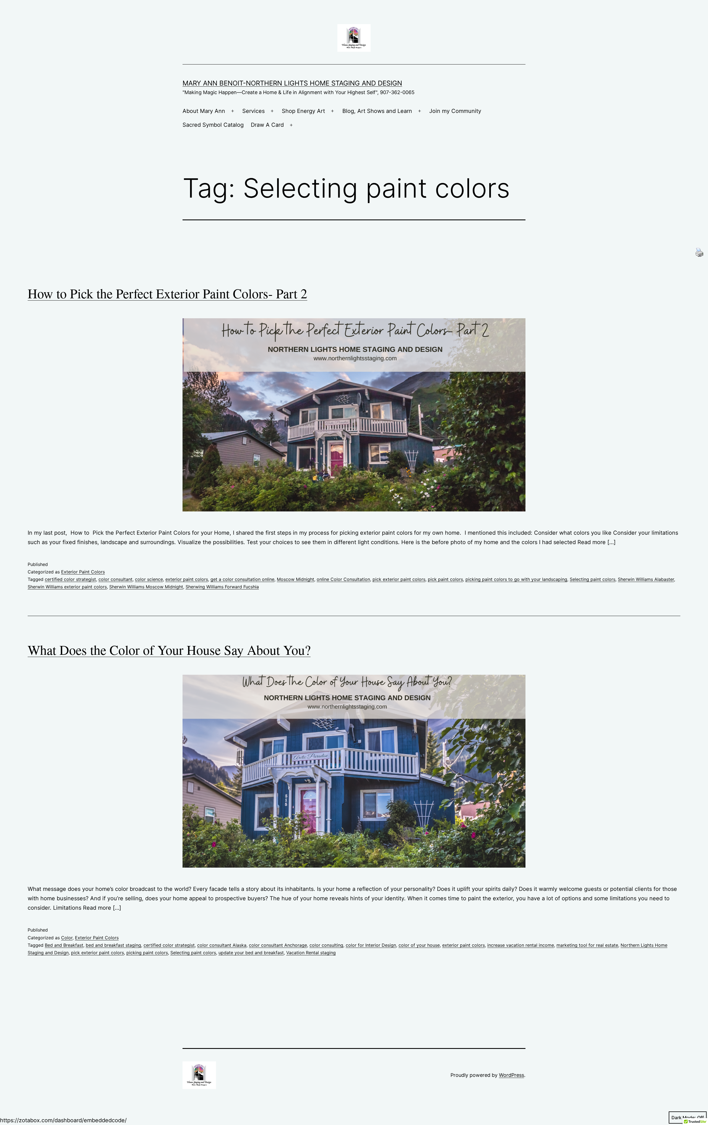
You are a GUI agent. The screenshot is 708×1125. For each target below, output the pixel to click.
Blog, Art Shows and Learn (377, 111)
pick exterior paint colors (399, 579)
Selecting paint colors (592, 579)
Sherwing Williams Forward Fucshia (222, 586)
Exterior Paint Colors (83, 572)
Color (66, 937)
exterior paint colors (186, 579)
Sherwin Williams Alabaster (646, 579)
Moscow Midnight (295, 579)
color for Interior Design (371, 945)
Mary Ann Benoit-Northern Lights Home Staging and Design (292, 83)
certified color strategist (70, 579)
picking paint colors (147, 952)
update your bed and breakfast (251, 952)
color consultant (115, 579)
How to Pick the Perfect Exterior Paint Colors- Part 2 (167, 293)
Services (253, 111)
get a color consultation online (242, 579)
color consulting (326, 945)
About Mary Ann (204, 111)
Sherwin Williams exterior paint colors (67, 586)
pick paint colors (445, 579)
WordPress (511, 1075)
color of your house (419, 945)
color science (149, 579)
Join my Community (455, 111)
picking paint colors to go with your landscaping (516, 579)
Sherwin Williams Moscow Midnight (146, 586)
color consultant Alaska (221, 945)
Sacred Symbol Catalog (213, 124)
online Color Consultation (343, 579)
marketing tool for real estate (587, 945)
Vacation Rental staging (311, 952)
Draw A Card (267, 124)
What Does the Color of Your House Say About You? (169, 649)
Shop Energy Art (303, 111)
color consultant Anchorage (278, 945)
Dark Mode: (683, 1117)
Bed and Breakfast (64, 945)
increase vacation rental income (520, 945)
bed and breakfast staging (113, 945)
